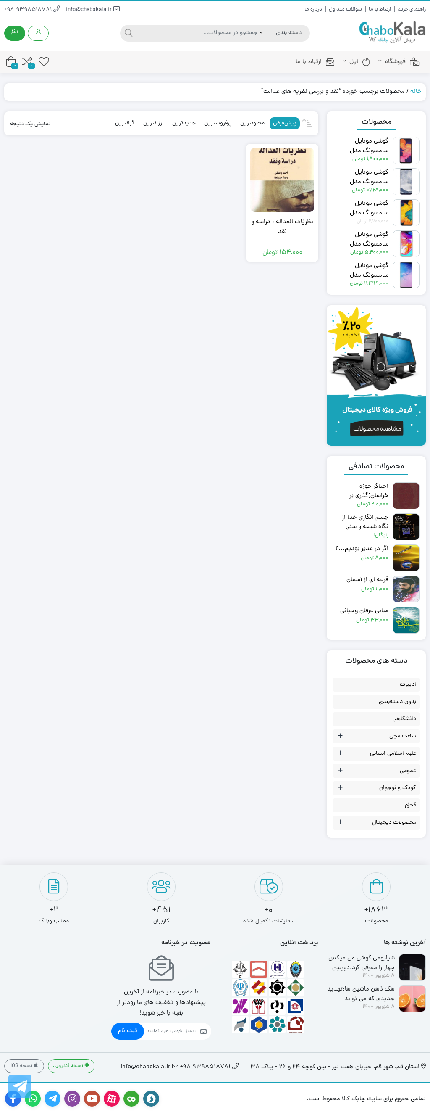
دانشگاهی (404, 719)
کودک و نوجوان (397, 788)
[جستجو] (127, 33)
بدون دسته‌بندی (397, 702)
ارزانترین (153, 123)
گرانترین (125, 123)
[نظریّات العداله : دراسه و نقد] (282, 180)
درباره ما (313, 9)
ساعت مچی (402, 736)
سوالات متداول (345, 9)
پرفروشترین (218, 123)
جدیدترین (184, 123)
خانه (416, 92)
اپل (353, 62)
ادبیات (408, 684)
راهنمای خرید (412, 9)
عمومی (408, 770)
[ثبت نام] (14, 33)
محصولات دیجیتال (394, 822)
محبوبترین (252, 123)
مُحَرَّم (410, 805)
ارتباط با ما (380, 9)
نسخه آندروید (68, 1066)
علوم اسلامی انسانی (393, 753)
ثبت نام (127, 1031)
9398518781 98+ (28, 9)
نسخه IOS (22, 1066)
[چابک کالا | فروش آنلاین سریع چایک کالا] (392, 33)
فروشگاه (395, 62)
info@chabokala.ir (89, 9)
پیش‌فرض (284, 123)
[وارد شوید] (38, 33)
